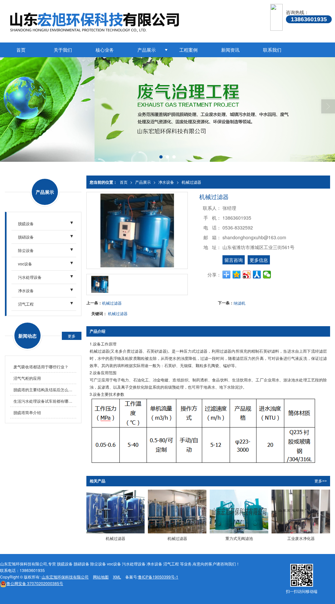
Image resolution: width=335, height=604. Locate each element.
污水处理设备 (30, 277)
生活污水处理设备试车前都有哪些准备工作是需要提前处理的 (44, 401)
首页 (21, 49)
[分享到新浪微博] (247, 274)
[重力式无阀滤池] (239, 511)
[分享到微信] (267, 274)
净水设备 (166, 182)
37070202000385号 (35, 583)
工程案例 (188, 49)
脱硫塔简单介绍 (27, 412)
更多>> (320, 481)
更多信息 (259, 260)
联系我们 (272, 49)
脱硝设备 (26, 237)
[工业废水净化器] (301, 511)
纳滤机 (239, 303)
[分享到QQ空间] (237, 274)
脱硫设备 (26, 223)
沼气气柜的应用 (27, 378)
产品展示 (146, 49)
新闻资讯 (230, 49)
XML (117, 576)
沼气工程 (26, 304)
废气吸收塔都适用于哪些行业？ (40, 366)
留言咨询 (233, 260)
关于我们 (63, 49)
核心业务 (105, 49)
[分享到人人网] (257, 274)
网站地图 (101, 576)
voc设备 (25, 263)
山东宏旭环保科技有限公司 (65, 576)
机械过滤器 (191, 182)
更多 (72, 336)
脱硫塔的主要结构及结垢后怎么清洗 (44, 389)
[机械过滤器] (115, 511)
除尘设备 (26, 250)
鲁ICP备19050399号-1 (158, 576)
